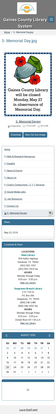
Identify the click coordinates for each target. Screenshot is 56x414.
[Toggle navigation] (51, 19)
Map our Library (28, 282)
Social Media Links (16, 192)
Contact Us (12, 206)
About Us (11, 177)
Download (16, 134)
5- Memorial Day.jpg (28, 121)
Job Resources (14, 199)
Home (7, 32)
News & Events (14, 170)
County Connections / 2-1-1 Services (25, 184)
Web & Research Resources (20, 156)
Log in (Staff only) (28, 410)
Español (10, 163)
